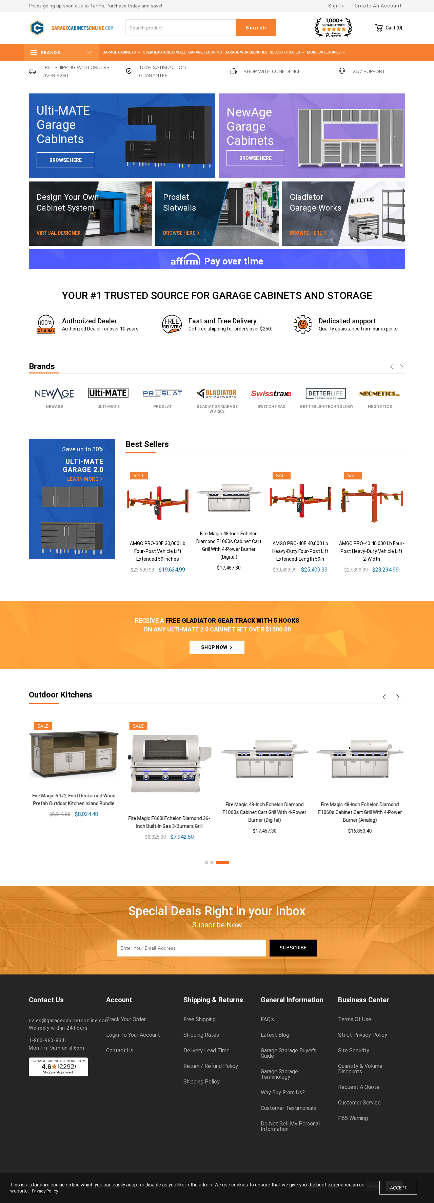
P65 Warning (353, 1118)
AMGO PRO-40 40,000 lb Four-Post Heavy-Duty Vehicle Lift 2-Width (371, 551)
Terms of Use (354, 1019)
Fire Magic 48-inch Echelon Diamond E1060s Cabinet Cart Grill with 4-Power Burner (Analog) (359, 812)
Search (256, 28)
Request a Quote (358, 1087)
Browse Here (66, 160)
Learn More (83, 479)
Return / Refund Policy (210, 1066)
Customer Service (359, 1102)
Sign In (336, 5)
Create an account (378, 5)
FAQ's (267, 1019)
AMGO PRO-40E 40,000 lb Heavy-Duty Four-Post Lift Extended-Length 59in (300, 551)
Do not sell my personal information (290, 1126)
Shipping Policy (201, 1081)
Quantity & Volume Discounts (360, 1069)
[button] (206, 862)
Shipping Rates (201, 1035)
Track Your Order (126, 1019)
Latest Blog (275, 1035)
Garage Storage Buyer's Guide (288, 1053)
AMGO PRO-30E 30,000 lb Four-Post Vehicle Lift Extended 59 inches (157, 551)
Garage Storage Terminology (279, 1074)
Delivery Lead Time (206, 1050)
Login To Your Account (133, 1035)
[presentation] (391, 367)
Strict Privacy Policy (362, 1035)
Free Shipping (199, 1019)
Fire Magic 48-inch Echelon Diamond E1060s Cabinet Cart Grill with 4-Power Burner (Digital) (264, 812)
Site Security (353, 1050)
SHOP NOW (215, 647)
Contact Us (119, 1050)
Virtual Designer (59, 233)
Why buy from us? (283, 1092)
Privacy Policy (45, 1191)
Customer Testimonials (288, 1108)
